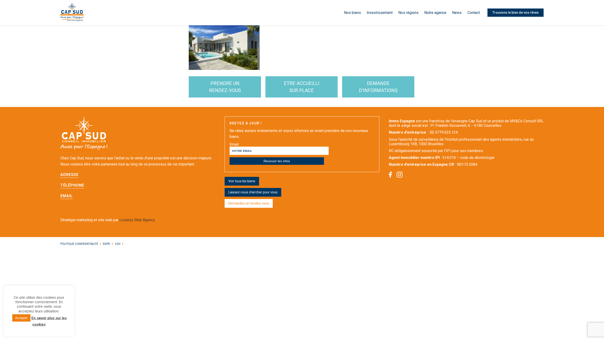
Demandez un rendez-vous (248, 203)
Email (234, 144)
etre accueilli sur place (301, 87)
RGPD (106, 244)
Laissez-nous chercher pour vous (252, 192)
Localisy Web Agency (137, 220)
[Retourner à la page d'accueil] (72, 12)
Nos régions (408, 12)
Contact (473, 12)
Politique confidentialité (79, 244)
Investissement (380, 12)
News (457, 12)
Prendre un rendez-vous (225, 87)
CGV (118, 244)
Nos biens (352, 12)
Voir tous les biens (241, 181)
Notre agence (435, 12)
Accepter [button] (21, 318)
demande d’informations (378, 87)
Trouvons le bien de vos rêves (515, 12)
